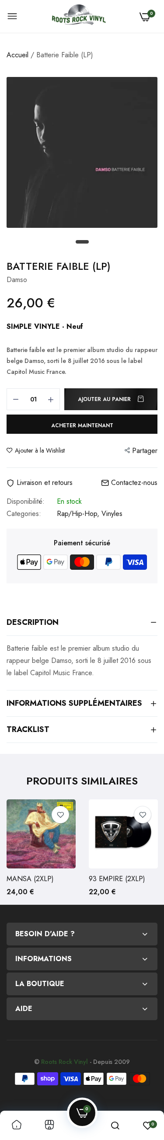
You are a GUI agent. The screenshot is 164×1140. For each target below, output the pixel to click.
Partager (144, 451)
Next (146, 852)
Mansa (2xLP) (30, 879)
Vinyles (111, 514)
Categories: (24, 514)
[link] (60, 814)
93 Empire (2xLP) (117, 879)
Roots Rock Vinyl (64, 1061)
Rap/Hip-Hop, (79, 514)
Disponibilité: (26, 502)
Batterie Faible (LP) (59, 266)
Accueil (17, 55)
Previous (17, 852)
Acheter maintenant (82, 425)
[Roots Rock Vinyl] (78, 16)
